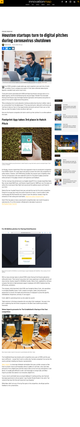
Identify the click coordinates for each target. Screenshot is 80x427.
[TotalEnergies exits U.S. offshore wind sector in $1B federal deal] (58, 127)
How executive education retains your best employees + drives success (70, 182)
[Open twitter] (66, 1)
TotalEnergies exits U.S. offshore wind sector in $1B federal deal (69, 126)
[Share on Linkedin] (9, 48)
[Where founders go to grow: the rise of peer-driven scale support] (58, 162)
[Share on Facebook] (3, 48)
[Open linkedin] (74, 1)
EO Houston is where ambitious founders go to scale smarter (69, 171)
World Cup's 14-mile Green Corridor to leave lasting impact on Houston (70, 116)
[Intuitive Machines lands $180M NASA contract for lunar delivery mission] (58, 107)
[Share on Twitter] (6, 48)
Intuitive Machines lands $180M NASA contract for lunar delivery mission (69, 108)
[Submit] (78, 2)
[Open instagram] (70, 1)
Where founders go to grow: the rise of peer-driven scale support (69, 162)
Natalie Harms (8, 44)
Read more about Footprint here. (35, 196)
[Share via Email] (13, 48)
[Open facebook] (62, 1)
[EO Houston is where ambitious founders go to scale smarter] (58, 172)
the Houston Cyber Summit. (9, 204)
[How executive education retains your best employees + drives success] (58, 182)
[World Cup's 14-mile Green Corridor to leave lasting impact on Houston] (58, 117)
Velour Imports (6, 364)
